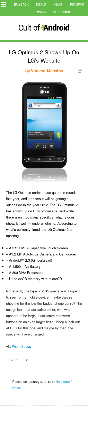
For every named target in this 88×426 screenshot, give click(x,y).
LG (26, 360)
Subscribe (62, 12)
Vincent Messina (47, 70)
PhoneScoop (21, 346)
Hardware (62, 381)
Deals (41, 4)
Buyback (21, 4)
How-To (39, 12)
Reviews (77, 4)
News (58, 4)
